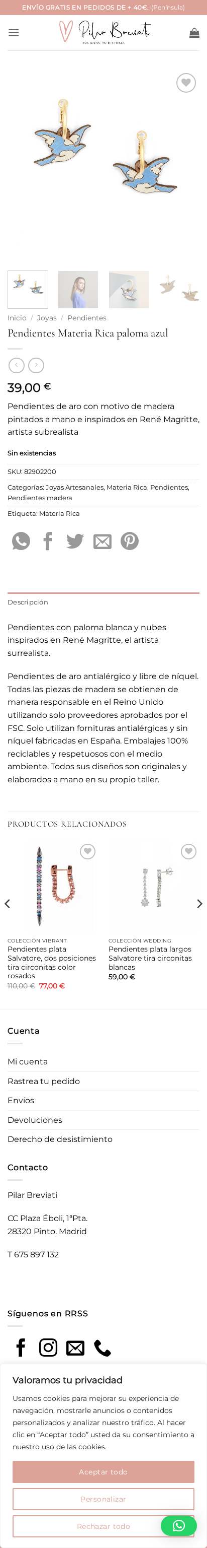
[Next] (183, 167)
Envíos (21, 1100)
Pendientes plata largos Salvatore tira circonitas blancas (150, 958)
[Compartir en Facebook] (48, 542)
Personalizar (103, 1499)
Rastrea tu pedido (44, 1081)
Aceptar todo (103, 1471)
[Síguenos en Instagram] (48, 1349)
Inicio (17, 318)
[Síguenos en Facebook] (21, 1349)
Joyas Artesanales (75, 487)
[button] (14, 32)
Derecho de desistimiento (60, 1139)
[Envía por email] (102, 542)
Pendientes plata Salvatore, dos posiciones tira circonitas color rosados (52, 962)
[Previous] (24, 167)
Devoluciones (35, 1120)
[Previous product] (36, 365)
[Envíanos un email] (75, 1349)
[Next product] (16, 365)
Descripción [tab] (28, 602)
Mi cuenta (28, 1061)
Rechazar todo (103, 1526)
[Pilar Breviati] (103, 33)
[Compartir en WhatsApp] (21, 542)
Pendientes (87, 318)
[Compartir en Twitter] (75, 542)
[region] (103, 1456)
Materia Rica (127, 487)
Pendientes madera (40, 498)
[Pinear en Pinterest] (130, 542)
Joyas (47, 318)
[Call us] (102, 1349)
